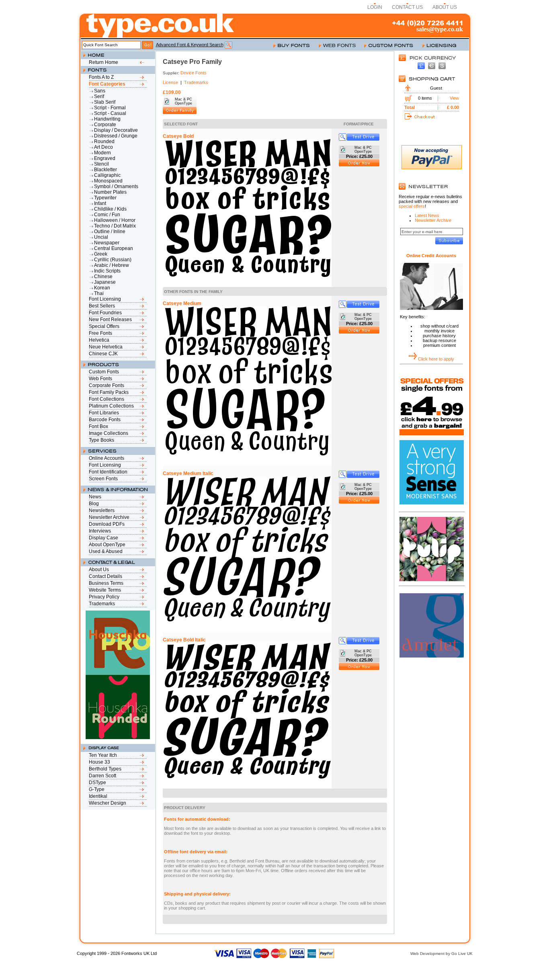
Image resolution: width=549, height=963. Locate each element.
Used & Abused (106, 551)
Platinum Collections (111, 406)
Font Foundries (105, 313)
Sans (99, 91)
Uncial (101, 237)
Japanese (105, 282)
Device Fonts (193, 72)
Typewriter (105, 198)
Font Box (98, 426)
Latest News (427, 215)
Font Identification (108, 472)
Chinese (103, 276)
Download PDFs (107, 524)
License (170, 82)
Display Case (103, 538)
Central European (113, 248)
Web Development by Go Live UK (441, 953)
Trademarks (102, 603)
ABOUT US (444, 7)
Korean (102, 288)
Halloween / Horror (114, 220)
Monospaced (108, 181)
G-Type (96, 789)
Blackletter (105, 169)
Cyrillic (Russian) (112, 259)
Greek (100, 254)
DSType (97, 782)
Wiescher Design (107, 803)
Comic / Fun (107, 214)
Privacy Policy (104, 597)
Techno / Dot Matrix (115, 226)
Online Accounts (106, 458)
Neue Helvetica (106, 347)
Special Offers (104, 326)
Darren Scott (102, 776)
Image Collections (108, 433)
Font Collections (106, 399)
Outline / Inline (109, 231)
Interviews (100, 531)
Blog (94, 503)
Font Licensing (105, 299)
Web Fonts (100, 378)
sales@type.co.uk (439, 29)
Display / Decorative (116, 130)
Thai (99, 293)
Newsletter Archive (109, 517)
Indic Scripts (107, 271)
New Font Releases (110, 319)
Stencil (101, 164)
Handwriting (107, 119)
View (454, 98)
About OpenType (107, 544)
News (95, 497)
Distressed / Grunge (115, 136)
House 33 (99, 762)
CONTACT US (407, 7)
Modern (102, 153)
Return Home (103, 62)
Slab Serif (104, 102)
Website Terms (105, 590)
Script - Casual (110, 113)
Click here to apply (436, 359)
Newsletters (102, 510)
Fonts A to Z (101, 77)
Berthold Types (105, 769)
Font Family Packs (109, 392)
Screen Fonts (103, 479)
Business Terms (106, 583)
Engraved (104, 158)
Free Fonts (100, 333)
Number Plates (110, 192)
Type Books (101, 440)
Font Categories (107, 84)
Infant (100, 203)
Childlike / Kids (110, 209)
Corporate (105, 124)
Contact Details (105, 576)
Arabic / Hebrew (111, 265)
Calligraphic (107, 175)
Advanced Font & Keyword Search (189, 44)
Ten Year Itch (103, 755)
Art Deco (103, 147)
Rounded (104, 141)
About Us (99, 569)
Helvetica (99, 340)
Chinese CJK (103, 354)
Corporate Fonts (106, 385)
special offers (412, 206)
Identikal (98, 796)
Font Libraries (104, 413)
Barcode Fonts (105, 419)
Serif (99, 96)
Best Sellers (102, 306)
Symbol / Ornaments (116, 186)
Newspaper (106, 243)
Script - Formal (110, 108)
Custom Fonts (104, 372)
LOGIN (374, 7)
